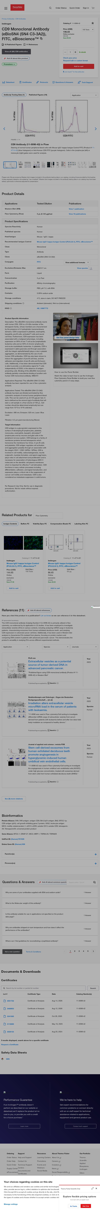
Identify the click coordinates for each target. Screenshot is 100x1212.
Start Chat (86, 1206)
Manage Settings (11, 1204)
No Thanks (73, 1206)
